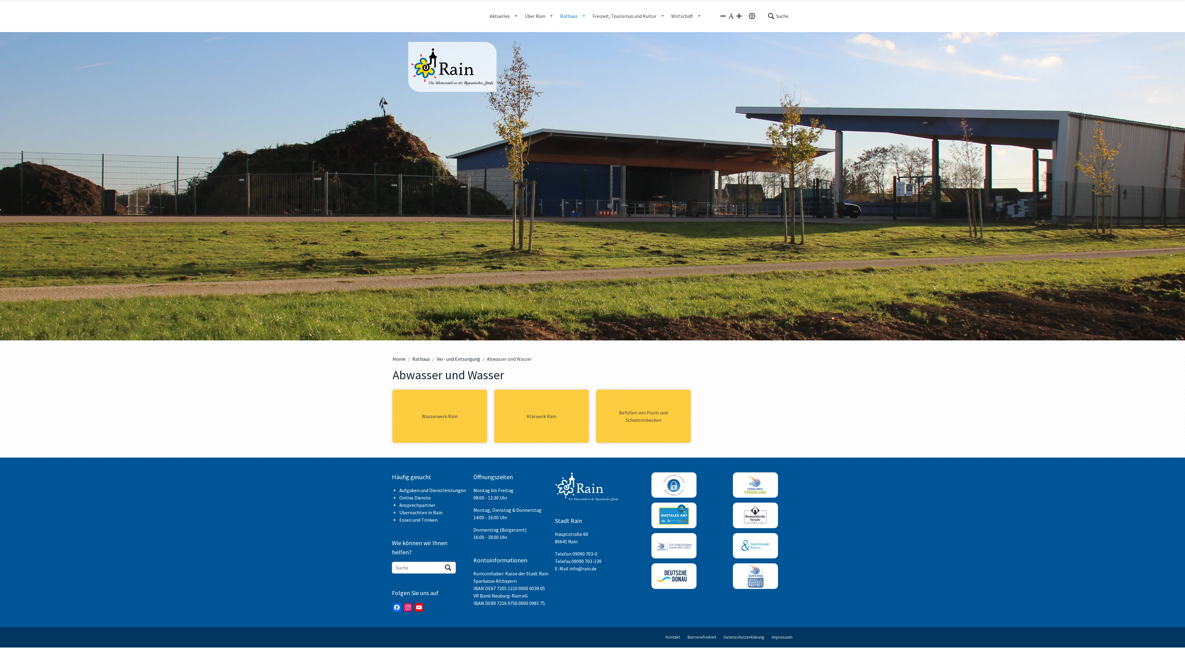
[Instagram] (408, 607)
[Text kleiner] (723, 16)
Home (399, 359)
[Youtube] (419, 607)
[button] (777, 16)
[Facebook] (397, 607)
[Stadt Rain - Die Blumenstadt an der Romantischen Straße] (452, 67)
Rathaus (421, 359)
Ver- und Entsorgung (458, 359)
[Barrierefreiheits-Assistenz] (752, 16)
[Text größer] (739, 16)
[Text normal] (731, 16)
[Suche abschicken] (448, 568)
